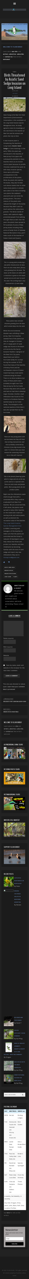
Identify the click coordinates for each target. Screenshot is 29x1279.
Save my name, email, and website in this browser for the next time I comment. (14, 667)
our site (14, 51)
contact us (9, 731)
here (8, 1213)
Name (8, 638)
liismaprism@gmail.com (11, 557)
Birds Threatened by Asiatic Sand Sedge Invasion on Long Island (14, 81)
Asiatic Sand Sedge (9, 567)
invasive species (8, 570)
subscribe (20, 54)
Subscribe (14, 1244)
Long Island (7, 576)
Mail (8, 647)
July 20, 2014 (15, 90)
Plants (14, 72)
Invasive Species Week (10, 573)
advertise (12, 54)
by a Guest (15, 93)
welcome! (6, 59)
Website (6, 655)
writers (6, 729)
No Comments (15, 96)
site (16, 726)
